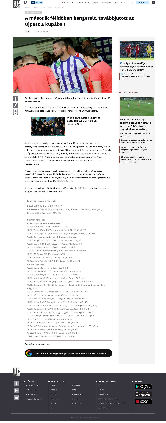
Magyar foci (33, 13)
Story (74, 390)
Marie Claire (77, 403)
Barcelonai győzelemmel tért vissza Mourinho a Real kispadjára (136, 141)
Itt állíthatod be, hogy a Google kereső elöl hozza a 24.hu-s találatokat (71, 353)
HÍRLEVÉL (102, 390)
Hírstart (54, 390)
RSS (100, 385)
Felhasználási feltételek (108, 399)
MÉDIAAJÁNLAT (104, 408)
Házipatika (76, 385)
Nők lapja (76, 399)
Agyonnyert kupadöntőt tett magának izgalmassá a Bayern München (134, 149)
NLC (52, 408)
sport (28, 7)
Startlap (54, 385)
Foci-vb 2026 (68, 2)
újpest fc (60, 7)
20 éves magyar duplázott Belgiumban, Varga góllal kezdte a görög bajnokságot (136, 159)
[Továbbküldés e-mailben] (15, 105)
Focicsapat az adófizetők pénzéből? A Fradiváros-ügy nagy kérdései (135, 76)
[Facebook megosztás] (15, 98)
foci (36, 7)
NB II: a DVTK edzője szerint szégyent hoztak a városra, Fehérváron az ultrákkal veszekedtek (135, 124)
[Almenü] (26, 2)
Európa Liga (94, 2)
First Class (55, 399)
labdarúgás (47, 7)
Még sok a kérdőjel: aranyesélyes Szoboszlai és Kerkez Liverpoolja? (136, 66)
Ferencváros (81, 2)
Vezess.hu (54, 394)
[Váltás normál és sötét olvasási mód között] (132, 2)
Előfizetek (142, 2)
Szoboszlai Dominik (109, 2)
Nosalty (54, 403)
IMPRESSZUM (103, 394)
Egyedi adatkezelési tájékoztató (111, 403)
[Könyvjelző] (15, 112)
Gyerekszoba (77, 394)
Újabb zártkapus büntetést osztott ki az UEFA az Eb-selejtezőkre (83, 120)
